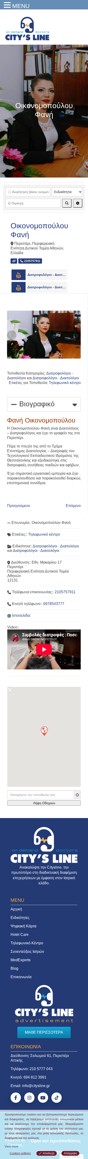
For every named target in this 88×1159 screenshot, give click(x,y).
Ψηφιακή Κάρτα (23, 926)
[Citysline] (27, 28)
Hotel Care (20, 935)
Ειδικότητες (20, 918)
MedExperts (21, 960)
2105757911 (65, 592)
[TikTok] (56, 1097)
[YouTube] (43, 1097)
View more (11, 1146)
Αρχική (16, 909)
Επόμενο (73, 506)
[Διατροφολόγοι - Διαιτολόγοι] (18, 274)
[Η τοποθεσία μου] (77, 794)
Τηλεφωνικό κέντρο (65, 383)
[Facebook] (16, 1097)
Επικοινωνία (21, 977)
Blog (14, 968)
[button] (44, 731)
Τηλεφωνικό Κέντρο (27, 943)
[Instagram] (29, 1097)
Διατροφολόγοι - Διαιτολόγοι (47, 275)
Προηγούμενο (18, 506)
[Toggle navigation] (78, 27)
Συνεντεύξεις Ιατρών (27, 951)
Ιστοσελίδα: (21, 615)
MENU (21, 6)
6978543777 (53, 604)
